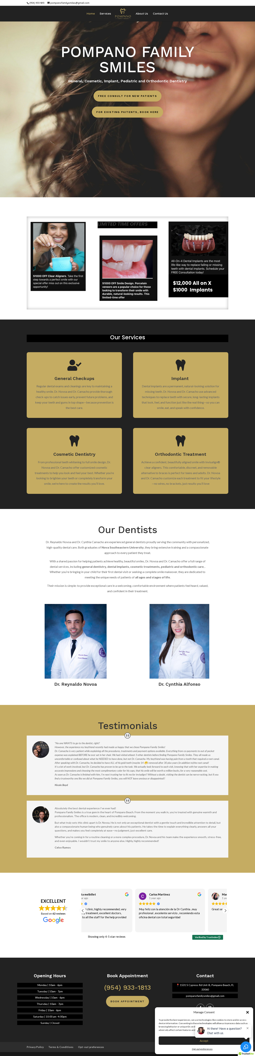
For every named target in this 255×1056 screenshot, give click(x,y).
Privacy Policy (35, 1047)
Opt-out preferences (91, 1047)
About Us (142, 13)
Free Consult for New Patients (127, 95)
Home (91, 13)
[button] (247, 1012)
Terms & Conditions (60, 1047)
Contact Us (160, 13)
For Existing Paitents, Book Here (127, 111)
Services (105, 13)
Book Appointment (128, 1001)
